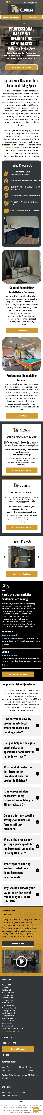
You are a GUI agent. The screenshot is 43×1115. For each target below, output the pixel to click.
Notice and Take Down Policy (13, 1107)
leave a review (18, 624)
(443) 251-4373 (9, 1043)
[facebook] (3, 1055)
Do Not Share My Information (20, 1105)
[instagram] (7, 1055)
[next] (38, 557)
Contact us (9, 147)
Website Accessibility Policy (31, 1107)
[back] (4, 557)
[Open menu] (40, 9)
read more (35, 641)
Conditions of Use (35, 1105)
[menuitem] (5, 1092)
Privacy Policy (5, 1105)
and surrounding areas (11, 1031)
